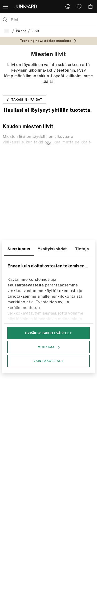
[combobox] (52, 19)
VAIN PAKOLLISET (48, 361)
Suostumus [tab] (19, 248)
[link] (68, 6)
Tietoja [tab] (82, 248)
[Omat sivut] (68, 6)
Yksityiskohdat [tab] (52, 248)
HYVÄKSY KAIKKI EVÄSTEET (48, 333)
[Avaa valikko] (6, 7)
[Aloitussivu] (26, 6)
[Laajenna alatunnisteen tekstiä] (48, 141)
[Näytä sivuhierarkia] (6, 31)
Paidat (21, 31)
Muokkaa (46, 347)
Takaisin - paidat (26, 99)
